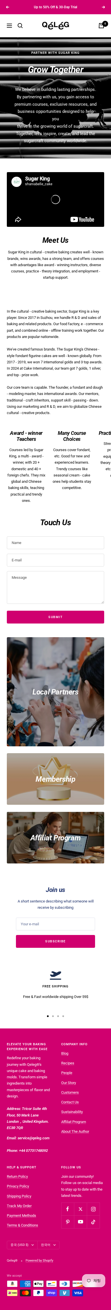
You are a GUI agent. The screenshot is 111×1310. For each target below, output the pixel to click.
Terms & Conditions (22, 1225)
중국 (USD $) (19, 1245)
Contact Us (70, 1102)
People (66, 1073)
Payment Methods (21, 1215)
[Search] (20, 25)
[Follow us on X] (80, 1209)
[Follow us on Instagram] (93, 1209)
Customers (70, 1092)
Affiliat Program (73, 1122)
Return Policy (17, 1176)
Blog (64, 1053)
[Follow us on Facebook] (67, 1209)
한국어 (45, 1245)
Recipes (67, 1063)
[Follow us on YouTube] (80, 1221)
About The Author (75, 1131)
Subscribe (55, 941)
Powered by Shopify (39, 1260)
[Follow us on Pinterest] (67, 1221)
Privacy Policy (18, 1186)
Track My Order (19, 1206)
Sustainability (72, 1112)
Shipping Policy (19, 1196)
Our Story (68, 1083)
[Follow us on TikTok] (93, 1221)
